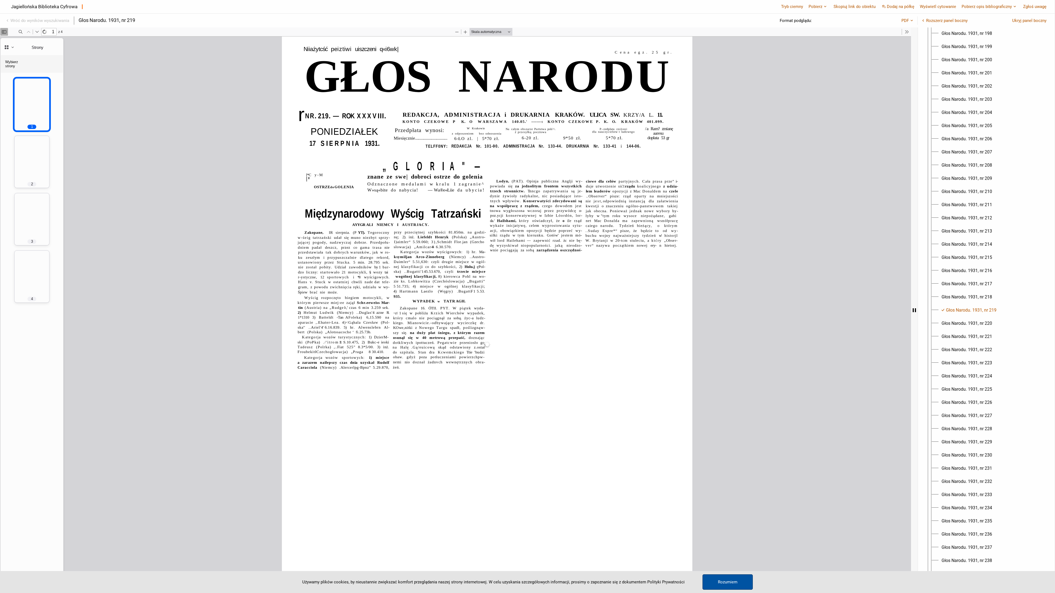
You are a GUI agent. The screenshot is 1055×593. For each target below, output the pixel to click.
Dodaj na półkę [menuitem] (900, 6)
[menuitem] (966, 33)
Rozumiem (727, 582)
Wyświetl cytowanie (938, 6)
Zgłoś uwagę (1034, 6)
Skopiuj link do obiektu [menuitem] (855, 6)
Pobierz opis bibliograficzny (987, 6)
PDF (905, 20)
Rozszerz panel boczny (947, 20)
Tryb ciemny (792, 6)
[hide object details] (914, 310)
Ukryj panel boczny (1029, 20)
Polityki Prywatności (666, 582)
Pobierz (815, 6)
